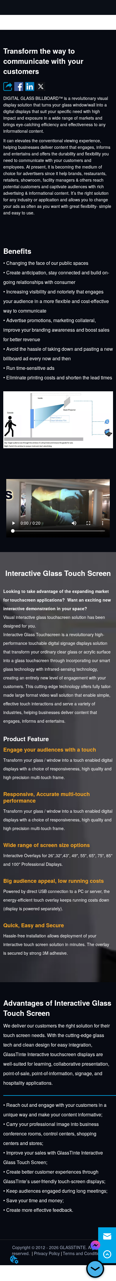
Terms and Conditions (83, 1253)
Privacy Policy (47, 1253)
